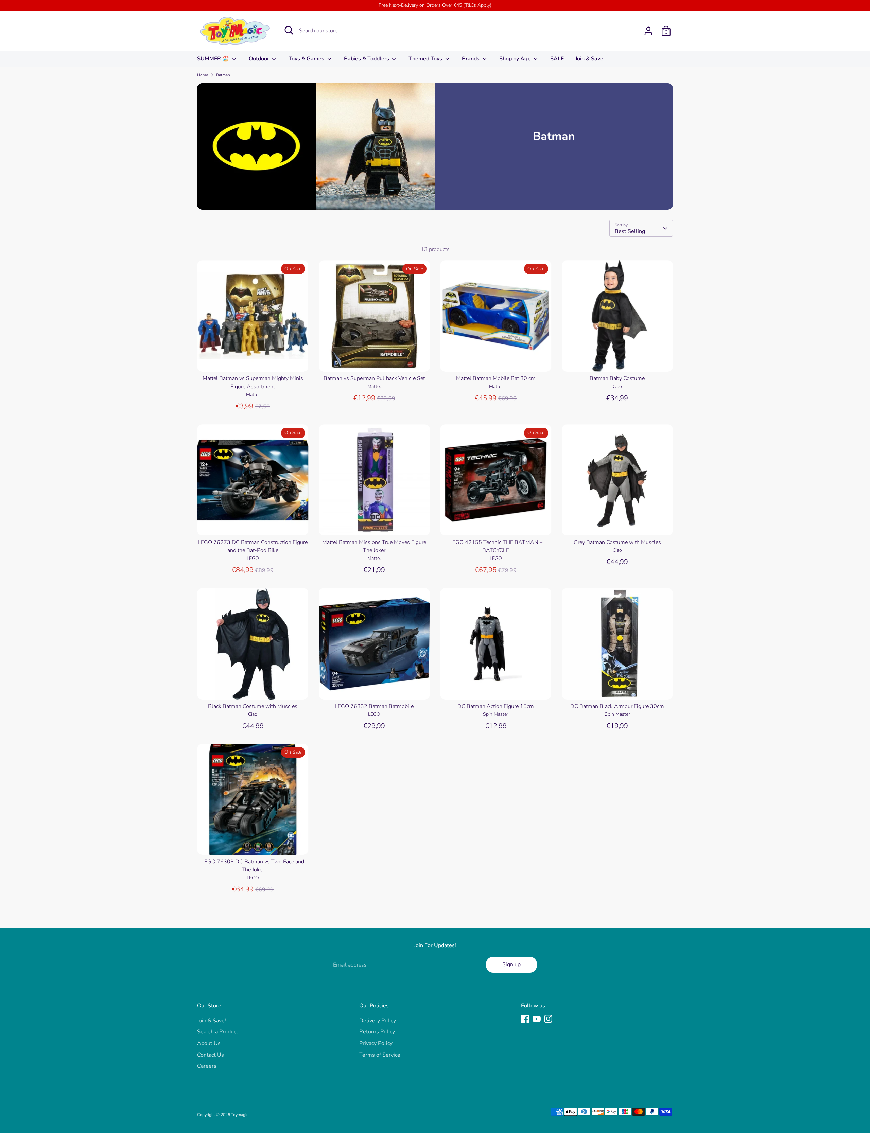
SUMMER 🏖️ (213, 59)
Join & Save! (590, 59)
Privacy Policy (376, 1043)
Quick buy (253, 360)
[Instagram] (548, 1019)
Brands (471, 59)
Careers (206, 1066)
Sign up (511, 964)
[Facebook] (525, 1019)
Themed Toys (425, 59)
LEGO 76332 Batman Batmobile (374, 706)
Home (202, 75)
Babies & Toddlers (367, 59)
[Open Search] (289, 30)
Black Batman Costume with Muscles (252, 706)
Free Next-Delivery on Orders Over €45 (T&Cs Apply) (435, 5)
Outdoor (260, 59)
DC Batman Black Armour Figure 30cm (617, 706)
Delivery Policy (377, 1020)
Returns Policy (377, 1031)
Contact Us (210, 1055)
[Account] (648, 31)
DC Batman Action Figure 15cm (495, 706)
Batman (223, 75)
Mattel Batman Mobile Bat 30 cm (496, 378)
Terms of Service (379, 1055)
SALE (557, 59)
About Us (209, 1043)
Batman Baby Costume (617, 378)
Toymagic (239, 1114)
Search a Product (217, 1031)
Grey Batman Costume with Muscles (617, 542)
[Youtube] (537, 1019)
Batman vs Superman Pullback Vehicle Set (374, 378)
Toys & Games (307, 59)
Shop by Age (515, 59)
